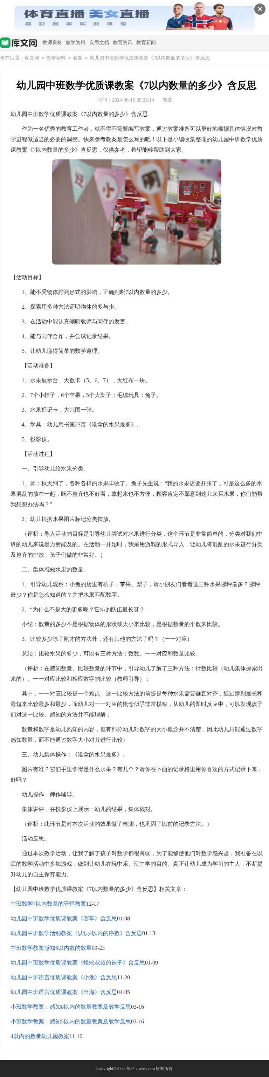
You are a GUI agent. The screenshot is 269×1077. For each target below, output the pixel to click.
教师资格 (52, 42)
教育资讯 (122, 42)
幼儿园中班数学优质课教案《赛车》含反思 (64, 918)
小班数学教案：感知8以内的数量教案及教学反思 (71, 1007)
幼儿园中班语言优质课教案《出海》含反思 (64, 992)
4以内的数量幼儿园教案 (40, 1036)
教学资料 (75, 42)
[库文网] (18, 43)
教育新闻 (146, 42)
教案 (78, 58)
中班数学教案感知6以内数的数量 (51, 948)
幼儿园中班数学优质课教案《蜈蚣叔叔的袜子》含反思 (78, 963)
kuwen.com (145, 1068)
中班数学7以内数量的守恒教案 (48, 904)
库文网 (32, 58)
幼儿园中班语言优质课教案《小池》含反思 (64, 977)
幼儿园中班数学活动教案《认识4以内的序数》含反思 (76, 933)
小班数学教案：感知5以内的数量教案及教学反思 (71, 1021)
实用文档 (99, 42)
